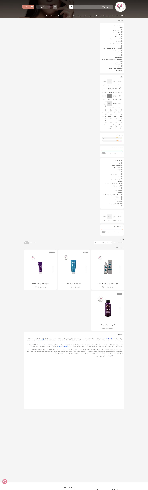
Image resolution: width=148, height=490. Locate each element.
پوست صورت (117, 36)
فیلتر (104, 153)
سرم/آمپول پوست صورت (115, 43)
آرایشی (119, 28)
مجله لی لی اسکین (94, 16)
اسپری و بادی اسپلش (105, 16)
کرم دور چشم (118, 55)
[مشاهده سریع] (109, 285)
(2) (103, 138)
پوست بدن (118, 34)
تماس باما (85, 16)
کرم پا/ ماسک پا (117, 50)
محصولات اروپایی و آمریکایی (115, 68)
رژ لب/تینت (118, 41)
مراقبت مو (118, 70)
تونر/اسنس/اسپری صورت (115, 39)
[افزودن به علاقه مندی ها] (103, 285)
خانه (123, 20)
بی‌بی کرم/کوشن (117, 32)
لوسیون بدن (118, 62)
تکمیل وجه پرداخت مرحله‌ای (52, 16)
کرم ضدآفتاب (118, 57)
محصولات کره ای (110, 338)
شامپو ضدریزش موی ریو (62, 346)
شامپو (119, 46)
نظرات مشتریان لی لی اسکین (68, 16)
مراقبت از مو (42, 340)
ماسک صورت (118, 64)
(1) (103, 141)
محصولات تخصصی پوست (119, 16)
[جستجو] (71, 7)
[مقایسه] (106, 285)
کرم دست (119, 53)
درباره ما (79, 16)
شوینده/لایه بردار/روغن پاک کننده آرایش (112, 48)
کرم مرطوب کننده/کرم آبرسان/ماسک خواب (111, 59)
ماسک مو (119, 66)
